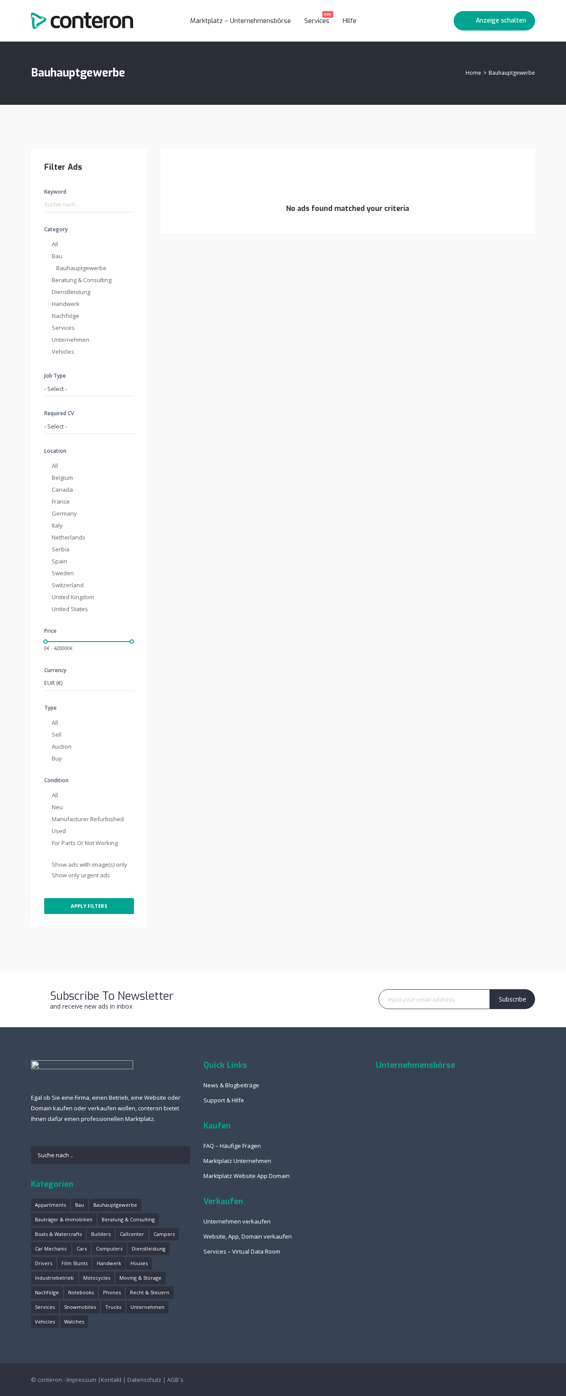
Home (473, 72)
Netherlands (68, 537)
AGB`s (175, 1380)
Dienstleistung (71, 292)
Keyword (55, 191)
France (61, 501)
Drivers (43, 1263)
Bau (57, 256)
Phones (112, 1292)
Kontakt (111, 1380)
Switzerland (68, 585)
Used (59, 831)
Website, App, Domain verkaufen (247, 1236)
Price (50, 631)
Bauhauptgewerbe (81, 268)
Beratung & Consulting (81, 280)
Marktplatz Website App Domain (246, 1176)
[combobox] (89, 389)
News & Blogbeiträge (231, 1085)
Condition (56, 780)
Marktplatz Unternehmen (237, 1161)
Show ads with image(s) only (89, 864)
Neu (57, 807)
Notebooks (81, 1292)
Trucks (113, 1307)
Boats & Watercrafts (58, 1234)
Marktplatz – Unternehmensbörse (240, 20)
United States (70, 609)
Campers (164, 1234)
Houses (139, 1263)
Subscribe (512, 999)
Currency (55, 670)
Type (50, 707)
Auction (62, 746)
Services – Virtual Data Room (241, 1251)
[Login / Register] (424, 20)
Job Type (55, 375)
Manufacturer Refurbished (88, 819)
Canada (62, 489)
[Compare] (441, 20)
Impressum (81, 1380)
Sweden (63, 573)
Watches (74, 1321)
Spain (59, 561)
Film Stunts (74, 1263)
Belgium (62, 478)
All (55, 244)
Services (318, 18)
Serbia (60, 549)
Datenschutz (144, 1380)
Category (56, 229)
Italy (57, 525)
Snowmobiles (80, 1307)
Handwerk (66, 304)
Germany (64, 513)
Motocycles (96, 1277)
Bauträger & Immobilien (63, 1219)
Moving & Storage (140, 1277)
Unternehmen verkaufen (237, 1221)
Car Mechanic (51, 1248)
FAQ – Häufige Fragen (232, 1146)
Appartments (50, 1204)
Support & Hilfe (223, 1100)
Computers (109, 1248)
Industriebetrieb (54, 1277)
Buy (57, 758)
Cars (81, 1248)
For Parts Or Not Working (85, 843)
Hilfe (350, 20)
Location (55, 451)
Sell (56, 734)
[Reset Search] (131, 167)
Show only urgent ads (81, 875)
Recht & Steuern (149, 1292)
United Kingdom (73, 597)
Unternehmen (70, 340)
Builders (101, 1234)
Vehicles (63, 352)
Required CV (59, 413)
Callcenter (132, 1234)
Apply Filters (89, 906)
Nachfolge (65, 316)
